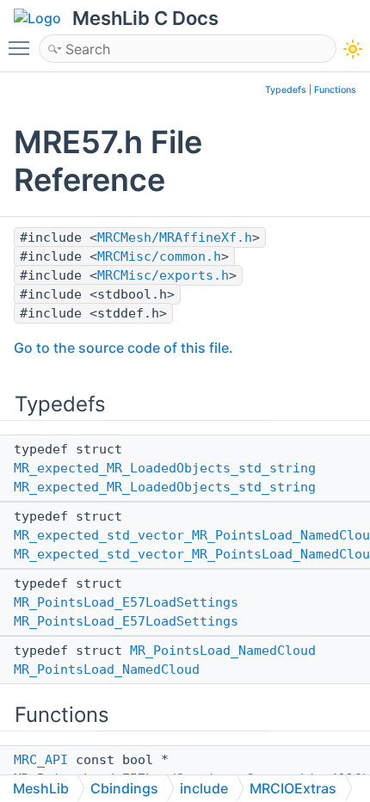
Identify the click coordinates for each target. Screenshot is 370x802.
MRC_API (41, 760)
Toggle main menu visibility (22, 47)
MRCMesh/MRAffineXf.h (174, 237)
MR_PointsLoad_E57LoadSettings (126, 602)
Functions (335, 90)
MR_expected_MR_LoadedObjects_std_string (165, 468)
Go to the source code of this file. (123, 347)
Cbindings (124, 788)
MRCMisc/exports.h (163, 275)
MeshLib (41, 788)
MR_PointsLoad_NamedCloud (223, 650)
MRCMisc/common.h (159, 256)
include (204, 788)
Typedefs (285, 90)
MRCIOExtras (293, 788)
